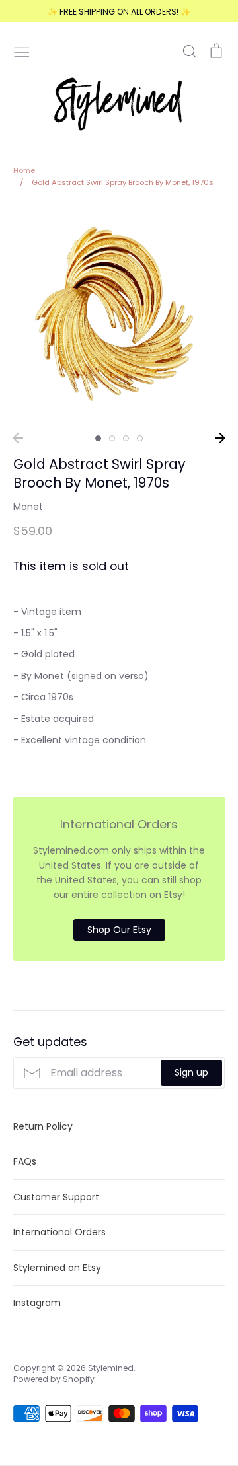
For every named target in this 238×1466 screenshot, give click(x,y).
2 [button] (112, 438)
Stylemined (111, 1368)
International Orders (59, 1232)
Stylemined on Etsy (57, 1267)
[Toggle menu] (21, 50)
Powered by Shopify (54, 1379)
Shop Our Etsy (119, 929)
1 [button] (98, 438)
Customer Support (56, 1197)
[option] (119, 314)
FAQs (24, 1161)
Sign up (191, 1072)
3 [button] (126, 438)
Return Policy (43, 1126)
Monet (28, 506)
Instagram (37, 1302)
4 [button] (140, 438)
